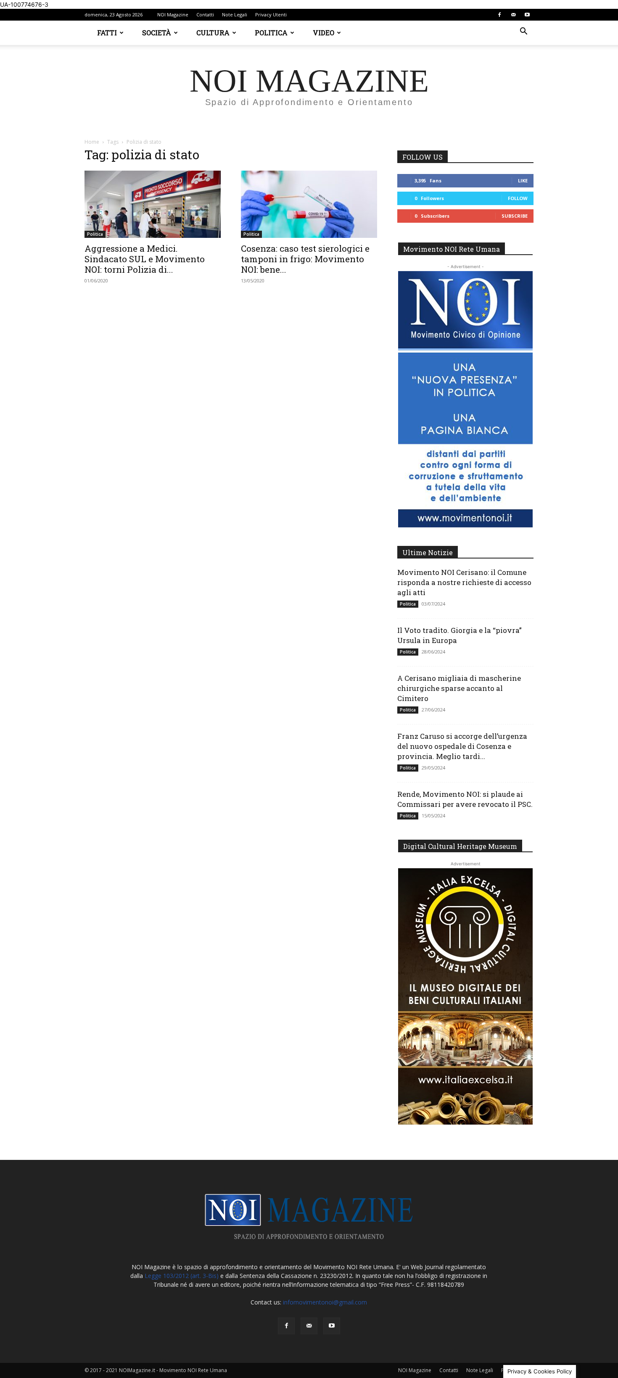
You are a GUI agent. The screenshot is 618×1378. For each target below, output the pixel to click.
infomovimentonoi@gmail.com (325, 1302)
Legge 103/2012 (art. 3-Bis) (182, 1276)
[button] (523, 32)
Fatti (107, 32)
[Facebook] (499, 15)
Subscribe (515, 216)
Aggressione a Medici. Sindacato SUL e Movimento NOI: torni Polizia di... (145, 258)
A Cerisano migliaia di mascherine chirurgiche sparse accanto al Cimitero (459, 688)
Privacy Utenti (271, 14)
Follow (518, 198)
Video (323, 32)
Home (92, 141)
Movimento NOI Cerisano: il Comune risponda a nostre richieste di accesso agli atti (464, 582)
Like (523, 180)
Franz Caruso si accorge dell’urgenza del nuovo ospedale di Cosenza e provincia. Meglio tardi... (462, 746)
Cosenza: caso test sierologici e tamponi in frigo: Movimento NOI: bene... (305, 258)
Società (156, 32)
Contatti (205, 14)
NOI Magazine (172, 14)
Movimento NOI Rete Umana (451, 249)
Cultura (213, 32)
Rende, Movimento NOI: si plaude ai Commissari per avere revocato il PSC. (465, 799)
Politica (271, 32)
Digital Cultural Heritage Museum (460, 846)
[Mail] (513, 15)
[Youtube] (527, 15)
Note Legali (234, 14)
